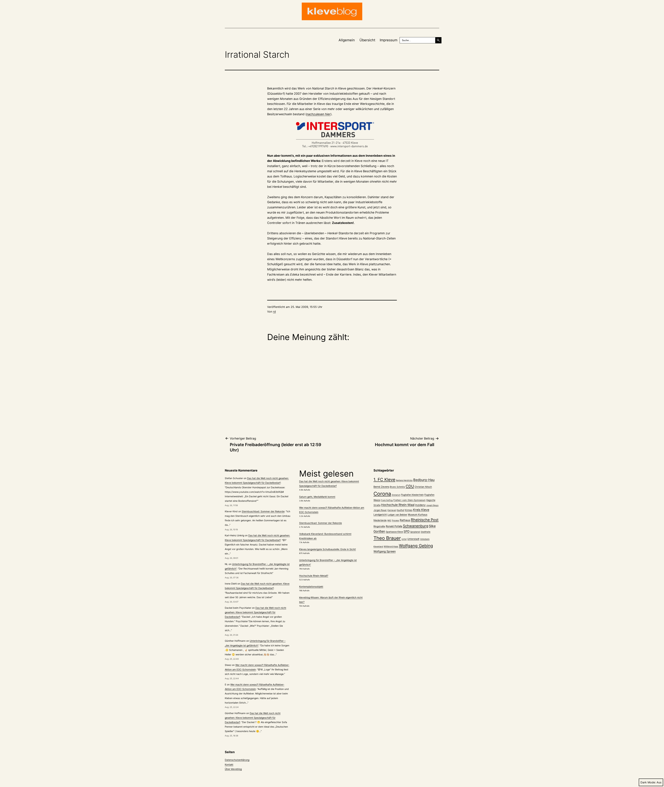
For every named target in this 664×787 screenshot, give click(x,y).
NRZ (389, 520)
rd (274, 311)
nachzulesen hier (318, 114)
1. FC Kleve (384, 479)
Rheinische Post (425, 519)
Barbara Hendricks (404, 480)
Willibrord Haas (391, 546)
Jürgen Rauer (380, 510)
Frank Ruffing (387, 500)
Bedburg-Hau (424, 480)
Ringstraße (379, 526)
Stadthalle (425, 532)
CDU (410, 486)
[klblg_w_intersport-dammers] (332, 135)
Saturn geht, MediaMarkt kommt (317, 496)
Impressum (388, 40)
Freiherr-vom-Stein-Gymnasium (409, 500)
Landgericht (380, 514)
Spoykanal (415, 532)
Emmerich (396, 495)
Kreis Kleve (421, 510)
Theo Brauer (387, 538)
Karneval (392, 510)
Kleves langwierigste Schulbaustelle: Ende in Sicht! (327, 549)
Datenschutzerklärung (237, 759)
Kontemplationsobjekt (311, 586)
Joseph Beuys (432, 505)
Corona (382, 494)
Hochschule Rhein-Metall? (313, 575)
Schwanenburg (415, 526)
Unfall (404, 539)
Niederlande (380, 520)
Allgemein (347, 40)
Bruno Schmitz (397, 487)
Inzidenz (420, 505)
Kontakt (229, 764)
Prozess (395, 520)
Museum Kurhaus (417, 514)
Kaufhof (400, 510)
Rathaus (405, 520)
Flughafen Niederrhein (412, 494)
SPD (406, 531)
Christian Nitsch (423, 486)
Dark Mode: (648, 782)
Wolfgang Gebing (416, 545)
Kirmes (408, 510)
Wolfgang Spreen (385, 551)
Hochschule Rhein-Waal (397, 505)
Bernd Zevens (381, 486)
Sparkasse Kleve (394, 531)
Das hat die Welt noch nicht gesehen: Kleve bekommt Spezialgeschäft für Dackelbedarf (255, 612)
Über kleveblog (233, 769)
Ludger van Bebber (397, 514)
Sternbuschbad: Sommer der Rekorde (263, 511)
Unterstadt (413, 539)
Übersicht (367, 40)
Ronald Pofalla (394, 526)
